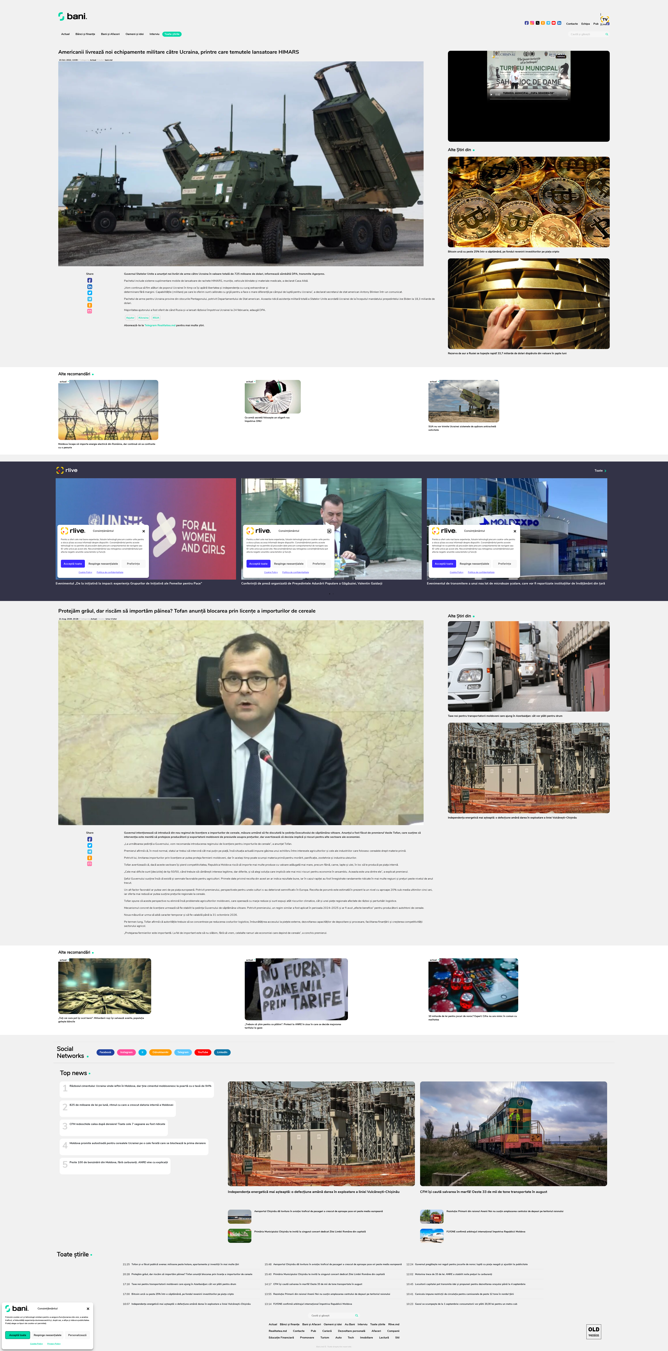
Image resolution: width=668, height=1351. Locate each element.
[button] (88, 1308)
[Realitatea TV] (605, 19)
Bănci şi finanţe (85, 34)
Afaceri (376, 1331)
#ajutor (130, 317)
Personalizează (77, 1335)
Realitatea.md (278, 1331)
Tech (351, 1338)
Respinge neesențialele (47, 1335)
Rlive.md (393, 1324)
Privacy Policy (54, 1343)
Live (603, 24)
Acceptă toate (17, 1335)
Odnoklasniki (90, 305)
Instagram (126, 1052)
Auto (338, 1338)
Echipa (585, 24)
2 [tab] (333, 594)
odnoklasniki (543, 23)
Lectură (384, 1338)
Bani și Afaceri (110, 34)
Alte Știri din (459, 150)
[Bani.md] (593, 1331)
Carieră (327, 1331)
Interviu (154, 34)
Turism (324, 1338)
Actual (65, 34)
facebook (527, 23)
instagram (532, 23)
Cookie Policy (36, 1343)
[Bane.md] (194, 16)
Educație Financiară (281, 1338)
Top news (73, 1073)
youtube (554, 23)
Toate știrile (172, 34)
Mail (90, 311)
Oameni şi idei (135, 34)
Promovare (307, 1338)
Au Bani (350, 1324)
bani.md (108, 60)
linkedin (559, 23)
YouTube (203, 1052)
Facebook (90, 280)
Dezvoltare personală (351, 1331)
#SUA (156, 317)
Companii (393, 1331)
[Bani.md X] (537, 23)
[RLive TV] (67, 471)
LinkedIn (90, 286)
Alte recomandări (74, 373)
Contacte (572, 24)
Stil (397, 1338)
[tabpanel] (146, 532)
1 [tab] (329, 594)
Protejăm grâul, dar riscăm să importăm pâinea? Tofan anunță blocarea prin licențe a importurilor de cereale (187, 611)
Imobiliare (366, 1338)
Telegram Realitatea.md (160, 325)
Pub (596, 24)
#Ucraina (143, 317)
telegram (548, 23)
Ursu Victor (111, 619)
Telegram (90, 299)
